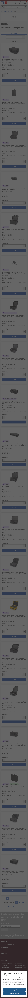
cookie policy (10, 984)
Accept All (14, 990)
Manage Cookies (14, 993)
